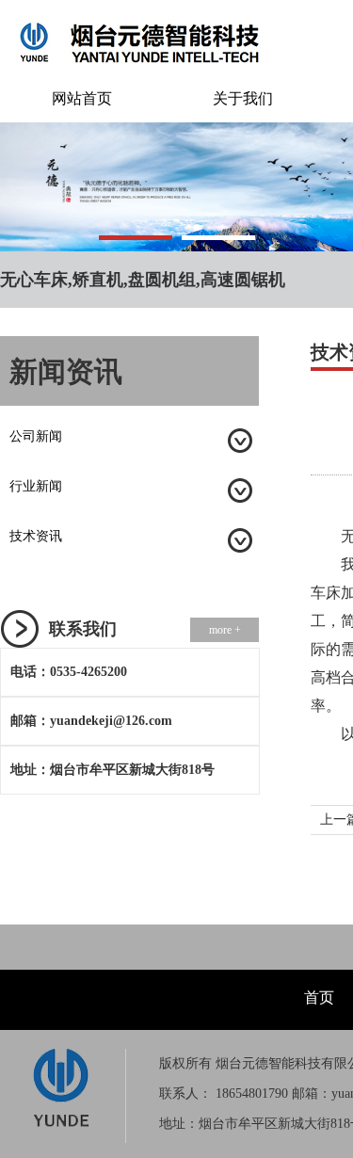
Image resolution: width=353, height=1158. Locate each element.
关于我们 (243, 98)
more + (225, 629)
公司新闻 (35, 436)
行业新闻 (35, 486)
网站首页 (82, 98)
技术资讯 (35, 536)
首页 (319, 997)
